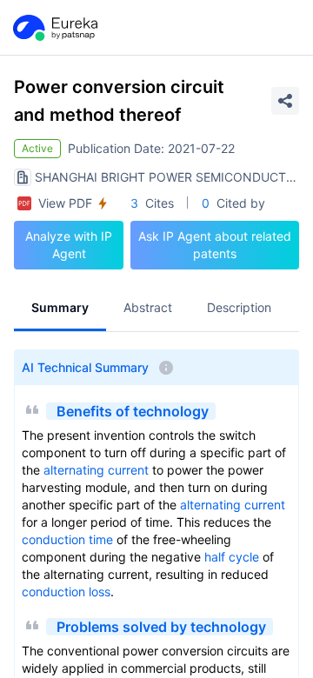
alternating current (96, 469)
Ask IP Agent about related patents (214, 245)
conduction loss (66, 591)
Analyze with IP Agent (68, 245)
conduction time (67, 539)
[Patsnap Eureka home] (53, 28)
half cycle (231, 556)
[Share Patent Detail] (285, 101)
